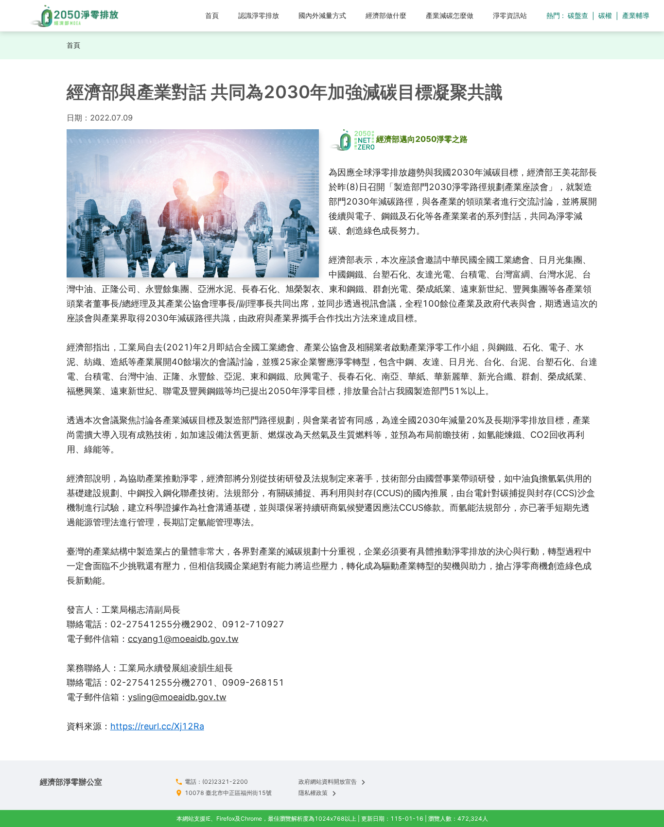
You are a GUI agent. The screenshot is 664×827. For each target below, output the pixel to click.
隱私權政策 (313, 792)
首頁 (73, 45)
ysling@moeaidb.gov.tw (177, 697)
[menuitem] (211, 15)
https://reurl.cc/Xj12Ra (157, 726)
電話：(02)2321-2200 (216, 781)
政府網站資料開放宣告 (327, 781)
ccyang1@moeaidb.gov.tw (183, 639)
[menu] (335, 15)
